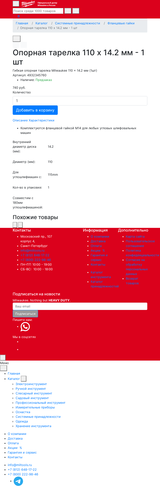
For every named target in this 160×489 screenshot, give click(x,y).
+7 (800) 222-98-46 (35, 260)
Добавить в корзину (35, 110)
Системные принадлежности (38, 417)
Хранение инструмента (33, 426)
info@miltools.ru (32, 250)
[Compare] (23, 45)
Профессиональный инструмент (41, 403)
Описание (20, 120)
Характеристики (41, 120)
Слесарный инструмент (34, 393)
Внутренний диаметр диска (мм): (24, 146)
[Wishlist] (16, 45)
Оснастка (23, 412)
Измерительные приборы (35, 407)
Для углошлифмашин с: (27, 174)
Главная (14, 373)
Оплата (96, 246)
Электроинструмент (31, 384)
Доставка (98, 241)
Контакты (98, 264)
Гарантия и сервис (22, 452)
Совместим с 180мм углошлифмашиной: (28, 202)
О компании (100, 236)
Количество (22, 92)
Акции (98, 250)
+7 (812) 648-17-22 (34, 255)
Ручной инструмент (31, 389)
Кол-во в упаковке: (27, 187)
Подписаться (25, 314)
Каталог (14, 379)
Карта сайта (135, 236)
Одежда (22, 421)
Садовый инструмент (32, 398)
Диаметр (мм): (24, 162)
